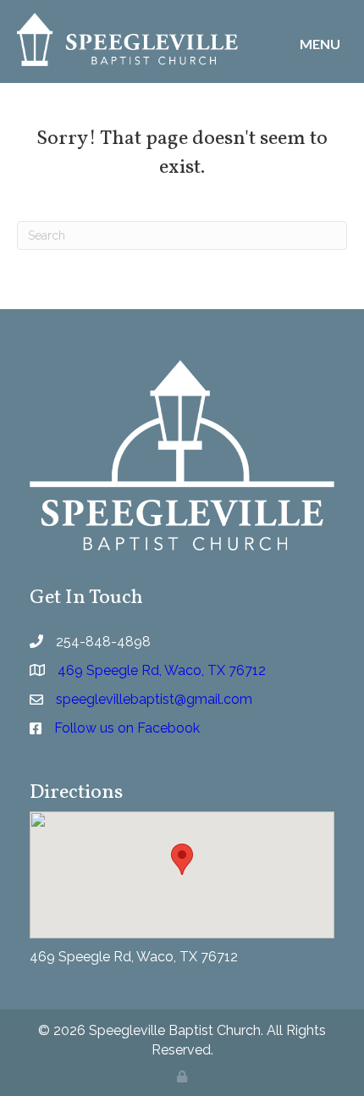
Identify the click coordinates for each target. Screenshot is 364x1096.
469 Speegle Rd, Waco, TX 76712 (134, 957)
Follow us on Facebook (127, 728)
